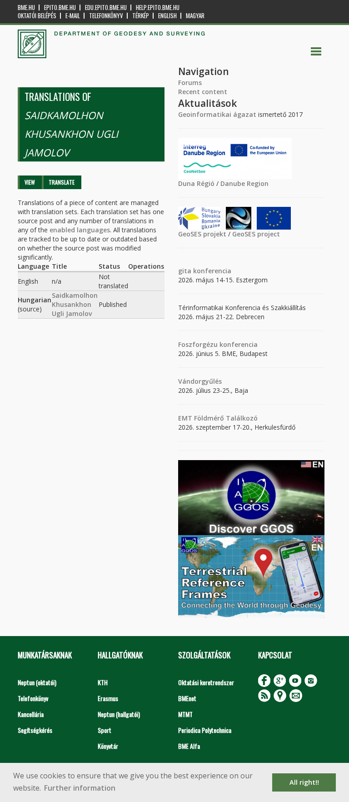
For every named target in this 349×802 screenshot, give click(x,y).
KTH (103, 682)
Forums (190, 82)
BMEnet (187, 698)
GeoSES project (256, 234)
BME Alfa (189, 746)
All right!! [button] (304, 782)
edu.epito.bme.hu (106, 7)
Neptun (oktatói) (37, 682)
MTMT (185, 714)
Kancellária (31, 714)
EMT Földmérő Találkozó (218, 418)
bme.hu (26, 7)
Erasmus (108, 698)
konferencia (211, 270)
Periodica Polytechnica (204, 730)
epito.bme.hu (60, 7)
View (30, 182)
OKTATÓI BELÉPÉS (37, 16)
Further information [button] (79, 788)
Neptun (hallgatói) (119, 714)
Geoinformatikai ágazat (217, 114)
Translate (62, 182)
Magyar (195, 16)
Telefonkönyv (106, 16)
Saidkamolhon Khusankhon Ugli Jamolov (75, 304)
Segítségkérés (35, 730)
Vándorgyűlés (200, 381)
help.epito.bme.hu (157, 7)
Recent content (202, 91)
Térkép (140, 16)
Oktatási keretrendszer (206, 682)
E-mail (72, 16)
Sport (104, 730)
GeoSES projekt (202, 234)
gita (184, 270)
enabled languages (80, 230)
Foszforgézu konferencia (218, 344)
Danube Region (244, 183)
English (167, 16)
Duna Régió (196, 183)
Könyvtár (108, 746)
